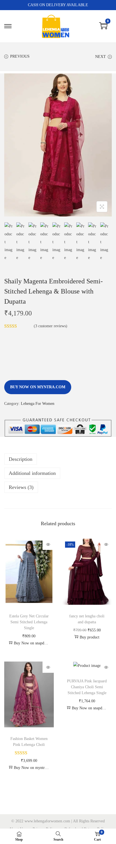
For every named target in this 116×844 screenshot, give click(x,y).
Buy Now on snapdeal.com (32, 643)
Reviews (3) (21, 487)
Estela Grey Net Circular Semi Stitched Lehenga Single (29, 622)
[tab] (58, 459)
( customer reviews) (50, 326)
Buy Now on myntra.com (37, 387)
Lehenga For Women (37, 403)
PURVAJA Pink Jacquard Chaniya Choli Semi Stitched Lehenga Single (87, 687)
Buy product (89, 637)
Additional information (32, 473)
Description (20, 459)
